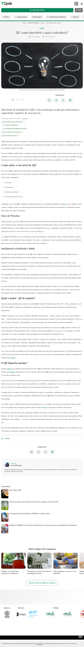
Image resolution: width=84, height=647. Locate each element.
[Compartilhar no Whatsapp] (49, 100)
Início (24, 23)
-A (22, 99)
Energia (76, 17)
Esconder (25, 118)
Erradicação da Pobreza (57, 17)
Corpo (42, 23)
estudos (9, 368)
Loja (79, 10)
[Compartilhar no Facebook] (56, 100)
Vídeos (6, 17)
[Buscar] (76, 4)
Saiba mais (39, 644)
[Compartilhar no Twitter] (63, 100)
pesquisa (12, 372)
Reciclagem (38, 17)
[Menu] (82, 4)
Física (45, 407)
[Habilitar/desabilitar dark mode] (12, 99)
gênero (64, 204)
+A (18, 99)
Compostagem (22, 17)
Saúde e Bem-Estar (33, 23)
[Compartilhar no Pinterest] (70, 100)
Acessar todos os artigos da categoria (42, 583)
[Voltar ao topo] (80, 636)
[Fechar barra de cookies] (81, 644)
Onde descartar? (38, 10)
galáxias (12, 358)
